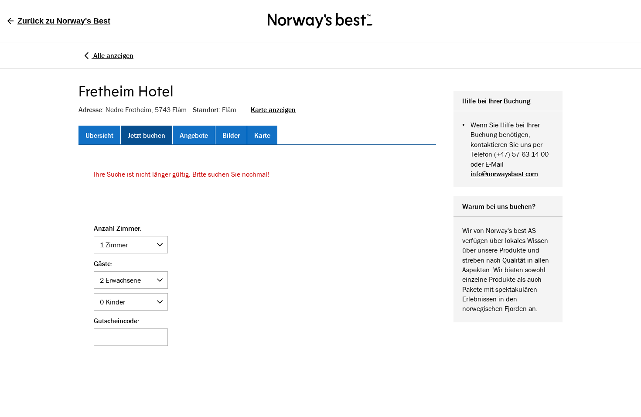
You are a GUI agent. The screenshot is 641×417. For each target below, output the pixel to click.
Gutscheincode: (116, 321)
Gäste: (103, 263)
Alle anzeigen (112, 55)
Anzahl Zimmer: (118, 228)
